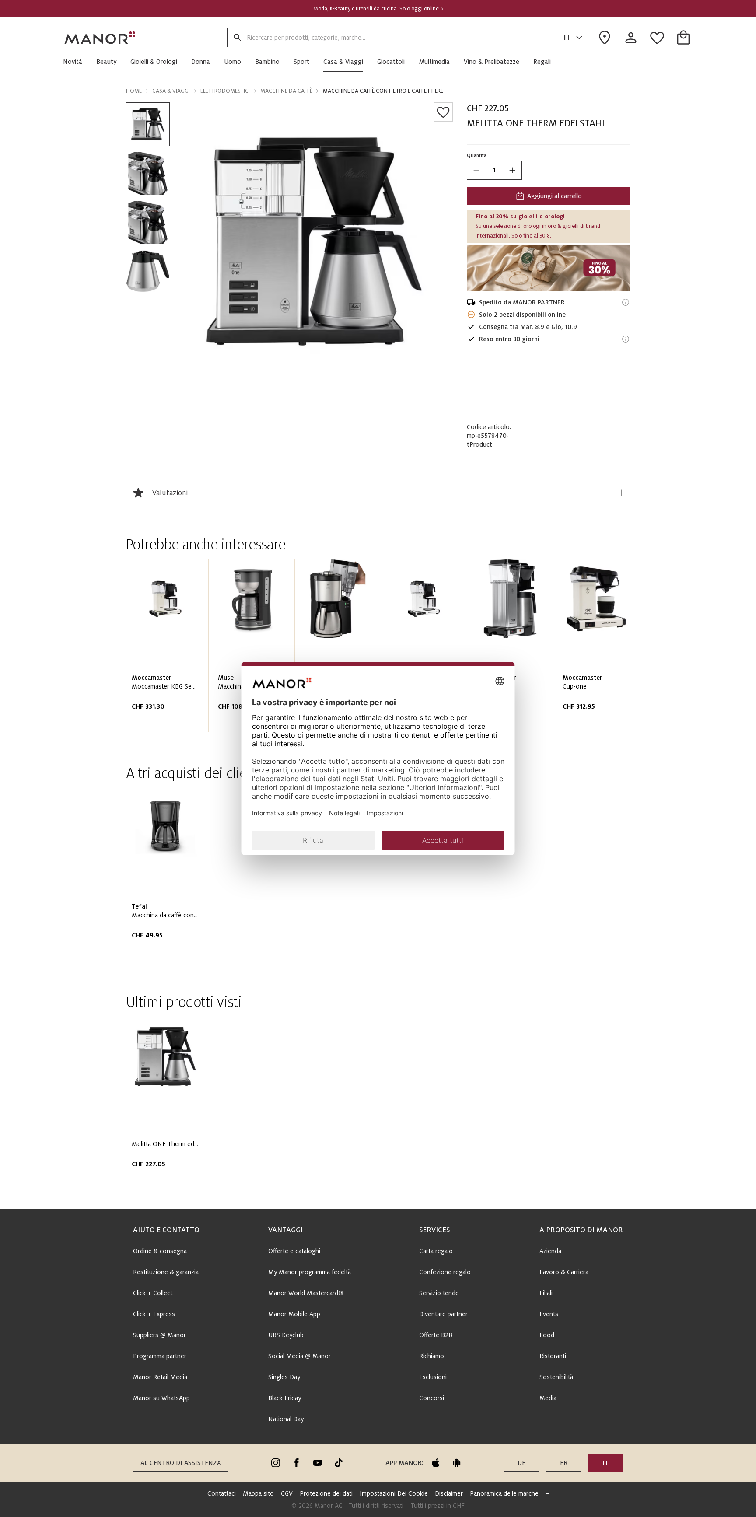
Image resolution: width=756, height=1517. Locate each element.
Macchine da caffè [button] (286, 91)
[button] (76, 61)
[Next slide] (598, 649)
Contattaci (221, 1493)
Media (547, 1398)
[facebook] (296, 1463)
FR (563, 1462)
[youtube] (317, 1463)
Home (134, 91)
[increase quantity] (512, 170)
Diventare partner (443, 1314)
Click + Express (154, 1314)
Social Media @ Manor (299, 1356)
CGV (287, 1493)
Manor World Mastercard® (305, 1293)
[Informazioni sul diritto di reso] (625, 339)
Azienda (550, 1251)
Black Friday (284, 1398)
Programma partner (159, 1356)
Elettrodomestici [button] (225, 91)
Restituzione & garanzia (166, 1272)
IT (567, 37)
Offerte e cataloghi (294, 1251)
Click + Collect (152, 1293)
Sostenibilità (556, 1377)
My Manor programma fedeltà (309, 1272)
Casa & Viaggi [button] (171, 91)
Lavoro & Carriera (563, 1272)
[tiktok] (338, 1463)
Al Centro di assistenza (180, 1462)
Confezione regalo (445, 1272)
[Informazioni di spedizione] (625, 302)
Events (548, 1314)
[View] (548, 268)
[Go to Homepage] (100, 37)
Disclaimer (449, 1493)
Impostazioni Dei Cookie (394, 1493)
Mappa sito (258, 1493)
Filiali (546, 1293)
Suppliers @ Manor (159, 1335)
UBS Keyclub (286, 1335)
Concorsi (431, 1398)
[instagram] (275, 1463)
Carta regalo (436, 1251)
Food (546, 1335)
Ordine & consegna (160, 1251)
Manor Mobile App (294, 1314)
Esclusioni (433, 1377)
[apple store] (435, 1463)
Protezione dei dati (326, 1493)
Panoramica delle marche (504, 1493)
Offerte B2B (435, 1335)
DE (521, 1462)
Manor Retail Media (160, 1377)
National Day (286, 1419)
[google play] (457, 1463)
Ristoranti (552, 1356)
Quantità (476, 155)
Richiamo (431, 1356)
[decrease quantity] (476, 170)
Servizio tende (439, 1293)
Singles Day (284, 1377)
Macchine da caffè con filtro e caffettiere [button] (383, 91)
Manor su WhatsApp (161, 1398)
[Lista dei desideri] (443, 112)
